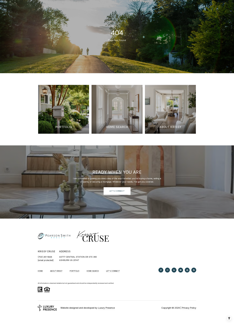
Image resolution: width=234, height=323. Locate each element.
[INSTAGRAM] (167, 270)
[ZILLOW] (187, 270)
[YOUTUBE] (180, 270)
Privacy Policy (189, 308)
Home (40, 271)
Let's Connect (113, 271)
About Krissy (56, 271)
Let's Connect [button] (117, 191)
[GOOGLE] (193, 270)
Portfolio (74, 271)
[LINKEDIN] (174, 270)
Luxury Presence (106, 308)
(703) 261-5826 (45, 257)
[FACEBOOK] (160, 270)
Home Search (93, 271)
